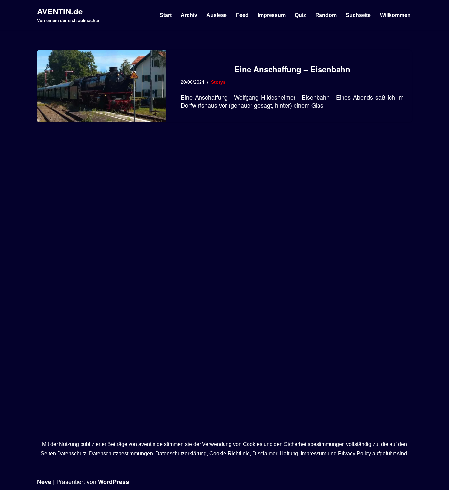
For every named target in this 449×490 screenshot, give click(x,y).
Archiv (189, 15)
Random (326, 15)
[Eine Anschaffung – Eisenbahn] (101, 86)
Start (166, 15)
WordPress (113, 482)
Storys (218, 82)
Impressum (272, 15)
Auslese (216, 15)
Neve (44, 482)
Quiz (300, 15)
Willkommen (395, 15)
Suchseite (358, 15)
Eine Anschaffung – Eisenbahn (292, 69)
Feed (242, 15)
